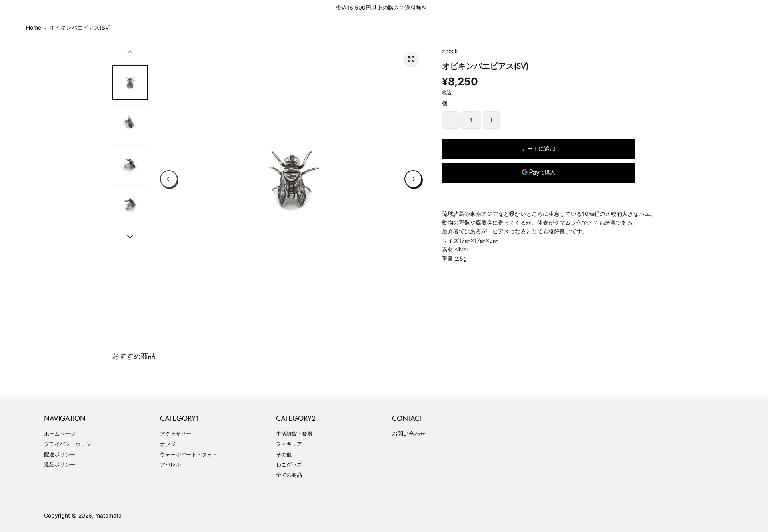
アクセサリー (175, 433)
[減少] (451, 120)
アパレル (170, 464)
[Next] (413, 179)
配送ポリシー (59, 454)
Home (33, 27)
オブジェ (170, 444)
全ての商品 (289, 475)
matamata (108, 515)
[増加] (491, 120)
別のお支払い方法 (538, 192)
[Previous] (169, 179)
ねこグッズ (289, 464)
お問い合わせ (409, 433)
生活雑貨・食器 (294, 433)
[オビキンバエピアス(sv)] (411, 59)
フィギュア (289, 444)
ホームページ (59, 433)
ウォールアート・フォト (188, 454)
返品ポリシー (59, 464)
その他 (284, 454)
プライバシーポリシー (70, 444)
